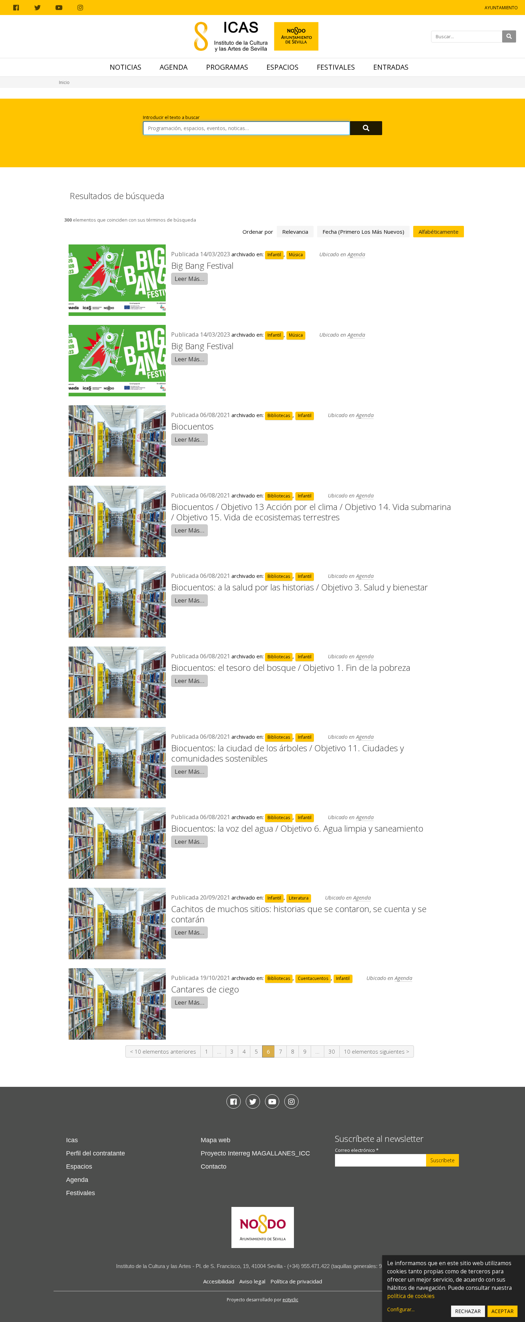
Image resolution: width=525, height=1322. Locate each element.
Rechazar (468, 1311)
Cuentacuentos (313, 978)
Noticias (125, 67)
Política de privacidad (296, 1281)
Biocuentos (192, 426)
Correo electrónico (357, 1150)
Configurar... (401, 1309)
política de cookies (411, 1296)
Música (296, 255)
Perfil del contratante (95, 1153)
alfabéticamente (439, 231)
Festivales (336, 67)
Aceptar (502, 1311)
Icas (72, 1140)
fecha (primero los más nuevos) (363, 231)
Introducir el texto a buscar (171, 117)
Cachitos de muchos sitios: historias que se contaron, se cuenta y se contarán (298, 914)
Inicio (64, 82)
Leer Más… (189, 278)
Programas (227, 67)
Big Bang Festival (202, 265)
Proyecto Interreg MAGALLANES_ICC (255, 1153)
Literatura (299, 898)
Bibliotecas (279, 415)
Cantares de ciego (205, 989)
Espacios (282, 67)
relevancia (295, 231)
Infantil (274, 255)
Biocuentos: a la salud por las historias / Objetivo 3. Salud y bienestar (299, 587)
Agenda (174, 67)
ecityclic (290, 1300)
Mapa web (215, 1140)
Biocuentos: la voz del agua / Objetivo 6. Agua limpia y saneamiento (297, 828)
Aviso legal (252, 1281)
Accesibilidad (218, 1281)
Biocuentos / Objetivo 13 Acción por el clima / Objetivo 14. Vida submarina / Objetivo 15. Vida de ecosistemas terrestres (311, 512)
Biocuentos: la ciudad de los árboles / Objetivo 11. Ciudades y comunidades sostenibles (287, 753)
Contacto (213, 1166)
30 (332, 1051)
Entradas (391, 67)
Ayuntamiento (501, 8)
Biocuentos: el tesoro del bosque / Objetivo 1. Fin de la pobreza (290, 667)
